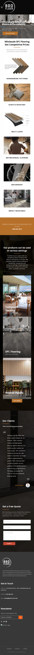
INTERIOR (14, 354)
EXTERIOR (14, 313)
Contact (25, 648)
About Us (17, 648)
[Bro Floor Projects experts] (9, 6)
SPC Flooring (12, 351)
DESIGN (8, 313)
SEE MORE (17, 400)
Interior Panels (14, 392)
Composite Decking (11, 308)
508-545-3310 (17, 229)
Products (9, 648)
